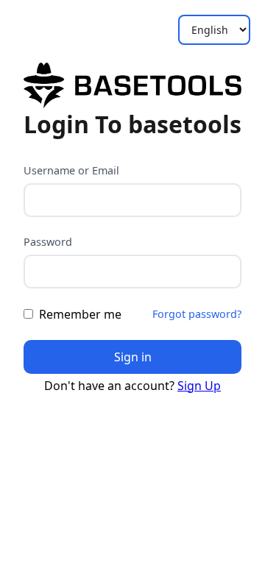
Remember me (80, 314)
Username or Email (71, 170)
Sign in (133, 357)
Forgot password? (196, 314)
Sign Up (199, 386)
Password (48, 242)
